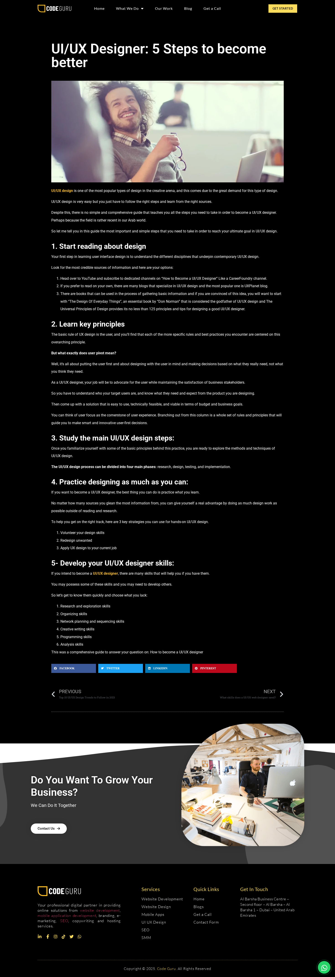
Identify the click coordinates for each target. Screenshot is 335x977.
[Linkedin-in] (40, 937)
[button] (73, 668)
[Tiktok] (64, 937)
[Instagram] (56, 937)
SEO (64, 920)
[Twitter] (72, 937)
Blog (188, 8)
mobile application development (67, 915)
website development (100, 910)
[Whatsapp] (79, 937)
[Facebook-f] (48, 937)
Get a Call (212, 8)
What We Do (127, 8)
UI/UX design (62, 191)
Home (99, 8)
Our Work (164, 8)
